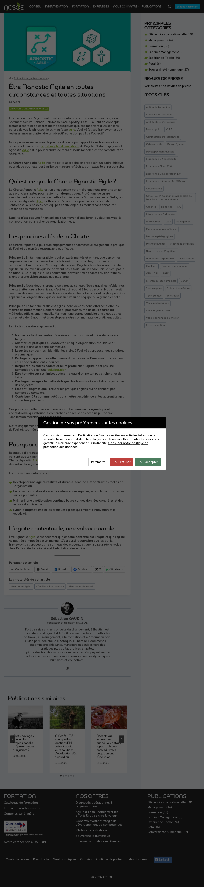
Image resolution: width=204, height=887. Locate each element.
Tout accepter (148, 462)
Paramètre (98, 462)
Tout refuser (122, 462)
